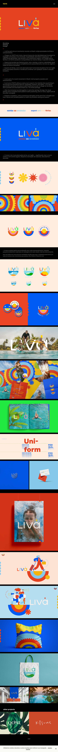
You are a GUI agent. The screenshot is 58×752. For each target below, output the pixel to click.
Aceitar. (50, 748)
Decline (28, 749)
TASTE (5, 4)
